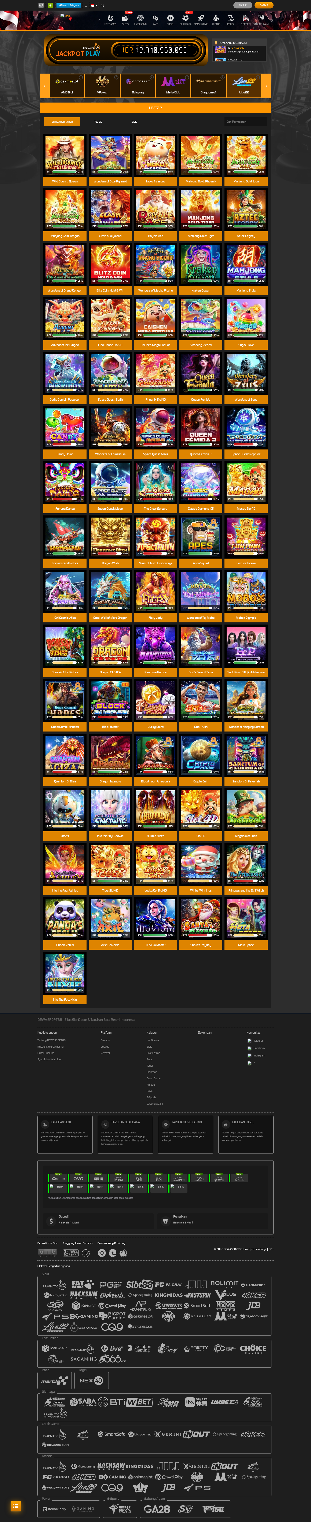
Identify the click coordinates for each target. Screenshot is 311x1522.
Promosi (105, 1040)
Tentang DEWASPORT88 (51, 1040)
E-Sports (246, 24)
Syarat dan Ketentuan (49, 1059)
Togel (170, 24)
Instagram (259, 1055)
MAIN (67, 203)
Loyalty (105, 1046)
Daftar (264, 5)
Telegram (259, 1041)
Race (155, 24)
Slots (125, 24)
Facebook (259, 1048)
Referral (105, 1053)
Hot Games (110, 24)
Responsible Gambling (50, 1046)
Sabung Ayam (260, 24)
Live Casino (140, 24)
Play (93, 54)
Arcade (216, 24)
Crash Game (201, 24)
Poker (230, 24)
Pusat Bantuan (45, 1053)
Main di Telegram (70, 5)
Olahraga (185, 24)
